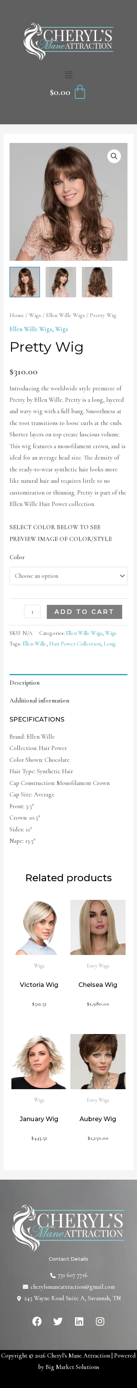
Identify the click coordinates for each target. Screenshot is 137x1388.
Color (17, 557)
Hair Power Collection (75, 643)
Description (25, 683)
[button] (68, 75)
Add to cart (84, 611)
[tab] (68, 683)
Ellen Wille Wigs (65, 315)
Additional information (39, 700)
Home (17, 315)
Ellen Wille (34, 643)
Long (109, 643)
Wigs (35, 315)
